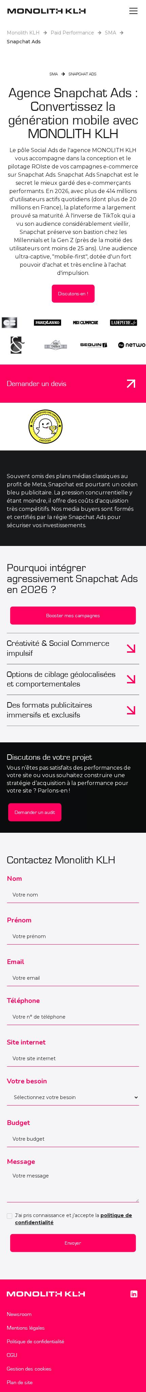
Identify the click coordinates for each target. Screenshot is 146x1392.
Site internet (26, 1042)
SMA (110, 33)
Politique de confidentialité (35, 1341)
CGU (12, 1355)
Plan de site (20, 1382)
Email (15, 961)
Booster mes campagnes (73, 615)
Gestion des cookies (29, 1369)
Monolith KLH (23, 33)
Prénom (19, 920)
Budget (18, 1122)
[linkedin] (133, 1293)
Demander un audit (35, 812)
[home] (46, 11)
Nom (14, 878)
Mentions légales (26, 1328)
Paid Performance (72, 33)
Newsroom (19, 1314)
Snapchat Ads (24, 42)
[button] (132, 11)
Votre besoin (27, 1081)
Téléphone (23, 1000)
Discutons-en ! (73, 293)
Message (21, 1161)
